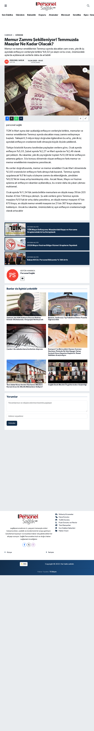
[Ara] (88, 6)
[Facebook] (24, 545)
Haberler (8, 35)
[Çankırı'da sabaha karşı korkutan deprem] (26, 336)
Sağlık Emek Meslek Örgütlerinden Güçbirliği (67, 385)
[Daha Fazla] (21, 119)
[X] (29, 545)
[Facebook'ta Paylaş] (7, 119)
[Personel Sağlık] (12, 275)
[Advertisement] (47, 471)
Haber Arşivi (63, 531)
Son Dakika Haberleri (67, 528)
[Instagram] (33, 545)
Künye (9, 552)
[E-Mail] (22, 279)
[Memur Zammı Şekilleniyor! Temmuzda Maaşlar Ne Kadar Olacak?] (47, 90)
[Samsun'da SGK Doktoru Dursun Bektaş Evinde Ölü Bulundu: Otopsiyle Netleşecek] (26, 304)
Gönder (12, 423)
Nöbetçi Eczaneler (66, 514)
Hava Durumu (64, 517)
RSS (24, 564)
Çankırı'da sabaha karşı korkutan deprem (25, 349)
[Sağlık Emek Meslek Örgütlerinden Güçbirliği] (68, 371)
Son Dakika (7, 15)
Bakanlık (31, 15)
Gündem (20, 15)
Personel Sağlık (27, 273)
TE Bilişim (53, 572)
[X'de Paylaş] (12, 119)
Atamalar (53, 15)
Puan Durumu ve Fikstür (68, 522)
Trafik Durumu (64, 520)
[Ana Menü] (6, 6)
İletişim (51, 552)
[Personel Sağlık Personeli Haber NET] (47, 6)
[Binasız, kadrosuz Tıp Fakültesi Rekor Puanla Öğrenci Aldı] (68, 304)
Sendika (77, 15)
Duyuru (42, 15)
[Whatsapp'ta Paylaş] (16, 119)
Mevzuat (65, 15)
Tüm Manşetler (65, 525)
